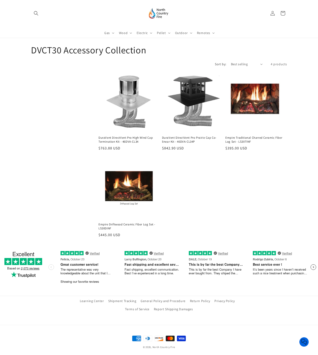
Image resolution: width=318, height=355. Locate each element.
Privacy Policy (224, 301)
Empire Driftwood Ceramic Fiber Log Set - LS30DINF (126, 226)
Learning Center (92, 301)
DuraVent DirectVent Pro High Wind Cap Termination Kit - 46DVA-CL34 (125, 140)
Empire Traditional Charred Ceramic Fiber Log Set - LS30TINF (253, 140)
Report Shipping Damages (173, 309)
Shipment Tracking (122, 301)
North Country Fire (163, 347)
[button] (36, 13)
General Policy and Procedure (163, 301)
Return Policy (200, 301)
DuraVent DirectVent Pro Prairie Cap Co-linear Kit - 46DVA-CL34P (189, 140)
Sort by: (220, 64)
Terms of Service (137, 309)
